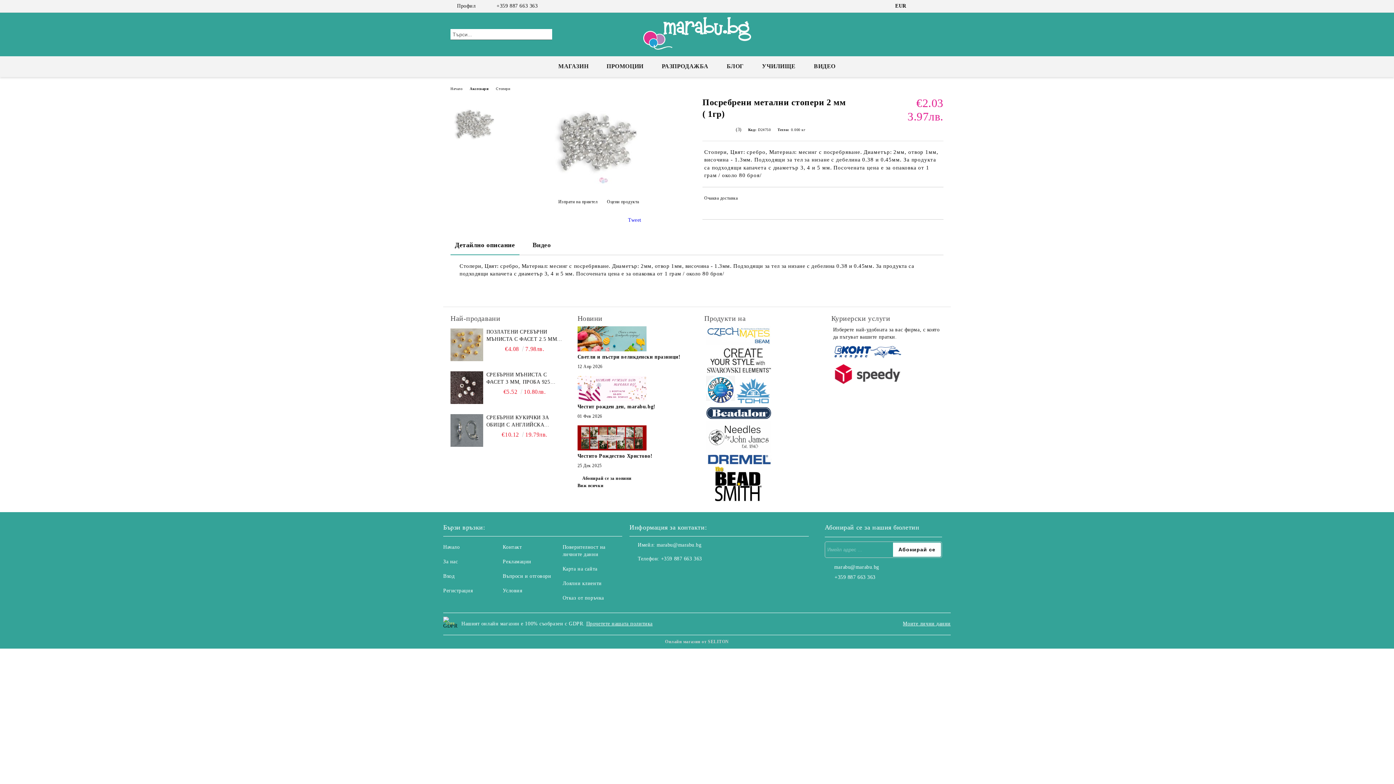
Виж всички (591, 485)
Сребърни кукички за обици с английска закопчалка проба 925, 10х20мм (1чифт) (520, 422)
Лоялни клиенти (582, 583)
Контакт (512, 547)
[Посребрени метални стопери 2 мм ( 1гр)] (598, 184)
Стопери (503, 89)
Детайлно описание (485, 245)
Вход (449, 576)
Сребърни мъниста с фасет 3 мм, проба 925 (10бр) (518, 379)
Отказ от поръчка (583, 598)
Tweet (634, 220)
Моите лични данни (927, 623)
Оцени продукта (623, 201)
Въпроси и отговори (527, 576)
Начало (456, 89)
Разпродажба (685, 66)
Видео (825, 66)
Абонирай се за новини (607, 478)
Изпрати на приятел (578, 201)
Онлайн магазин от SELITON (697, 641)
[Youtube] (667, 573)
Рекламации (517, 561)
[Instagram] (929, 6)
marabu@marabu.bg (679, 545)
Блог (735, 66)
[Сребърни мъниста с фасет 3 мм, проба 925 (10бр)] (467, 387)
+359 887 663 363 (517, 6)
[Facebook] (918, 6)
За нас (450, 561)
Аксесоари (479, 89)
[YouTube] (939, 6)
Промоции (625, 66)
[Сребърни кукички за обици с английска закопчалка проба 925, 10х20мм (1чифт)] (467, 430)
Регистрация (458, 590)
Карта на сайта (580, 569)
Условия (512, 590)
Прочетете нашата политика (619, 623)
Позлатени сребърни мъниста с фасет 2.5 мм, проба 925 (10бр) (522, 336)
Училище (779, 66)
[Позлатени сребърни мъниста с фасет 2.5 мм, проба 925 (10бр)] (467, 344)
